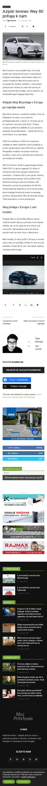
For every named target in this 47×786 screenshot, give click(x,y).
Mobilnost (6, 7)
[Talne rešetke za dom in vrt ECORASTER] (23, 539)
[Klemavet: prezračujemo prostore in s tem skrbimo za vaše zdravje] (23, 508)
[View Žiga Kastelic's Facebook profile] (28, 342)
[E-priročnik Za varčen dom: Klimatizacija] (9, 578)
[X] (19, 305)
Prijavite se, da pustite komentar (23, 370)
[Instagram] (17, 759)
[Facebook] (13, 305)
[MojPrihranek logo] (23, 716)
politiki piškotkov (28, 777)
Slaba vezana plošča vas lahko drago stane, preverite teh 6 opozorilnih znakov (30, 627)
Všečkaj (39, 448)
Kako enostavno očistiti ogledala (34, 322)
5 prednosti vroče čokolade (10, 322)
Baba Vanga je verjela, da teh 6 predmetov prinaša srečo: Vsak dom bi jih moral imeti (30, 679)
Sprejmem (8, 782)
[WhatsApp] (25, 305)
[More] (33, 26)
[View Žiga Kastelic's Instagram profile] (28, 346)
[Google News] (36, 759)
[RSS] (23, 759)
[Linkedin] (31, 305)
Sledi (41, 453)
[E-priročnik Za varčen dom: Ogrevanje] (9, 590)
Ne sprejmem (23, 782)
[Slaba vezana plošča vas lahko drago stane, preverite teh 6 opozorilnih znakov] (9, 627)
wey (6, 64)
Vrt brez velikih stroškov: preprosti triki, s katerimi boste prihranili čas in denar (30, 666)
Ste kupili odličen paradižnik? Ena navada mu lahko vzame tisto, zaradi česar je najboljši (29, 693)
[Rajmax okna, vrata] (23, 555)
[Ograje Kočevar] (23, 524)
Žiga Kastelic (11, 21)
